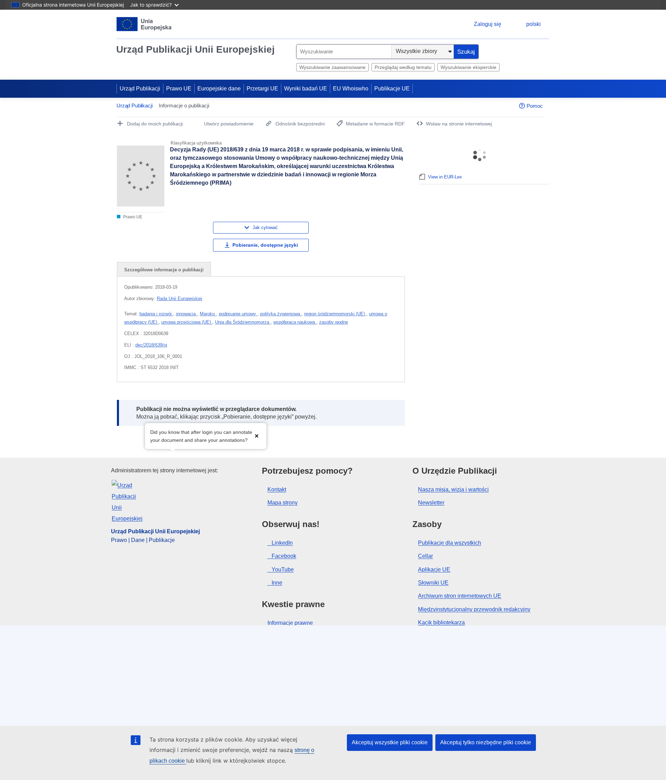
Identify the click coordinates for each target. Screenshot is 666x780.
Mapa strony (282, 503)
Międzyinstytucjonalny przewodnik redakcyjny (474, 609)
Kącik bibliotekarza (441, 622)
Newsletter (431, 503)
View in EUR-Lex (445, 176)
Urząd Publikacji (140, 88)
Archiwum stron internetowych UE (459, 596)
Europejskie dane (219, 88)
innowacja (186, 313)
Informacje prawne (290, 623)
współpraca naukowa (294, 322)
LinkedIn (282, 543)
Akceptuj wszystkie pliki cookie (390, 742)
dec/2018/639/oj (151, 345)
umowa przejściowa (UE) (186, 322)
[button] (256, 435)
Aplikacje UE (434, 569)
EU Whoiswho (350, 88)
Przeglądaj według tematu (403, 67)
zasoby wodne (333, 322)
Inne (277, 583)
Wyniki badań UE (305, 88)
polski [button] (533, 24)
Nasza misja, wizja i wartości (453, 489)
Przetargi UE (262, 88)
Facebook (284, 556)
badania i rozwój (156, 313)
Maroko (208, 313)
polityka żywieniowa (280, 313)
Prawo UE (178, 88)
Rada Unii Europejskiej (179, 298)
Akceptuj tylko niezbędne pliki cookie (485, 742)
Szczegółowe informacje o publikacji (164, 269)
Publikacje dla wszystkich (449, 543)
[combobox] (344, 52)
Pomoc (535, 106)
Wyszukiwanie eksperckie (468, 67)
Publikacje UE (392, 88)
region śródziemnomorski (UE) (335, 313)
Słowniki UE (433, 583)
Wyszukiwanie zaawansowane (332, 67)
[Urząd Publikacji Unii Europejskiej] (144, 24)
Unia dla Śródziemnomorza (243, 322)
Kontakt (276, 489)
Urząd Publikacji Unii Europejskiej (195, 49)
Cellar (425, 556)
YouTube (283, 569)
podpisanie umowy (238, 313)
